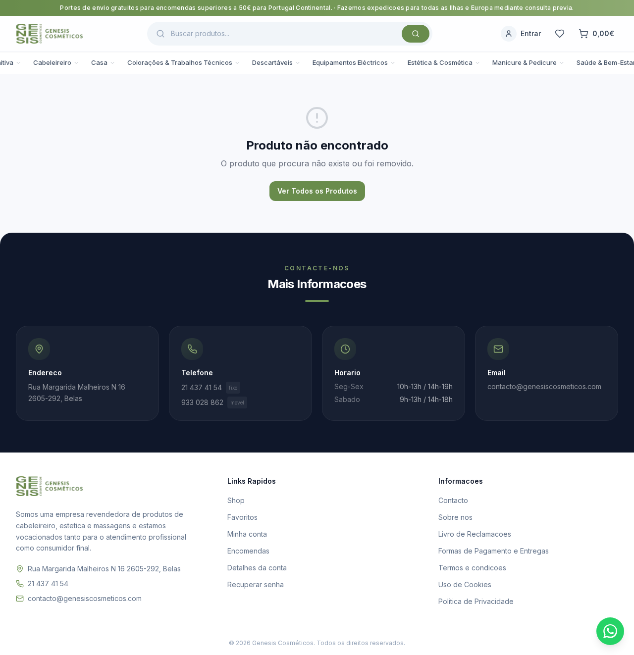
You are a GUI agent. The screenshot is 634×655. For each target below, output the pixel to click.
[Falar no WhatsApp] (610, 631)
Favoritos (242, 517)
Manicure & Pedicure (524, 62)
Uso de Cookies (464, 584)
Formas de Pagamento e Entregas (493, 551)
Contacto (453, 500)
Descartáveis (272, 62)
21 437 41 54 (209, 387)
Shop (236, 500)
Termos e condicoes (472, 567)
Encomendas (248, 551)
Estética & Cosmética (440, 62)
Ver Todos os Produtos (317, 191)
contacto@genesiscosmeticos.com (85, 598)
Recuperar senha (255, 584)
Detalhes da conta (257, 567)
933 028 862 (212, 402)
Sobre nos (455, 517)
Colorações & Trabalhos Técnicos (179, 62)
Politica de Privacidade (476, 601)
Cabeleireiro (52, 62)
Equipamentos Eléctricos (350, 62)
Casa (99, 62)
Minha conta (247, 534)
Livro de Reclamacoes (474, 534)
